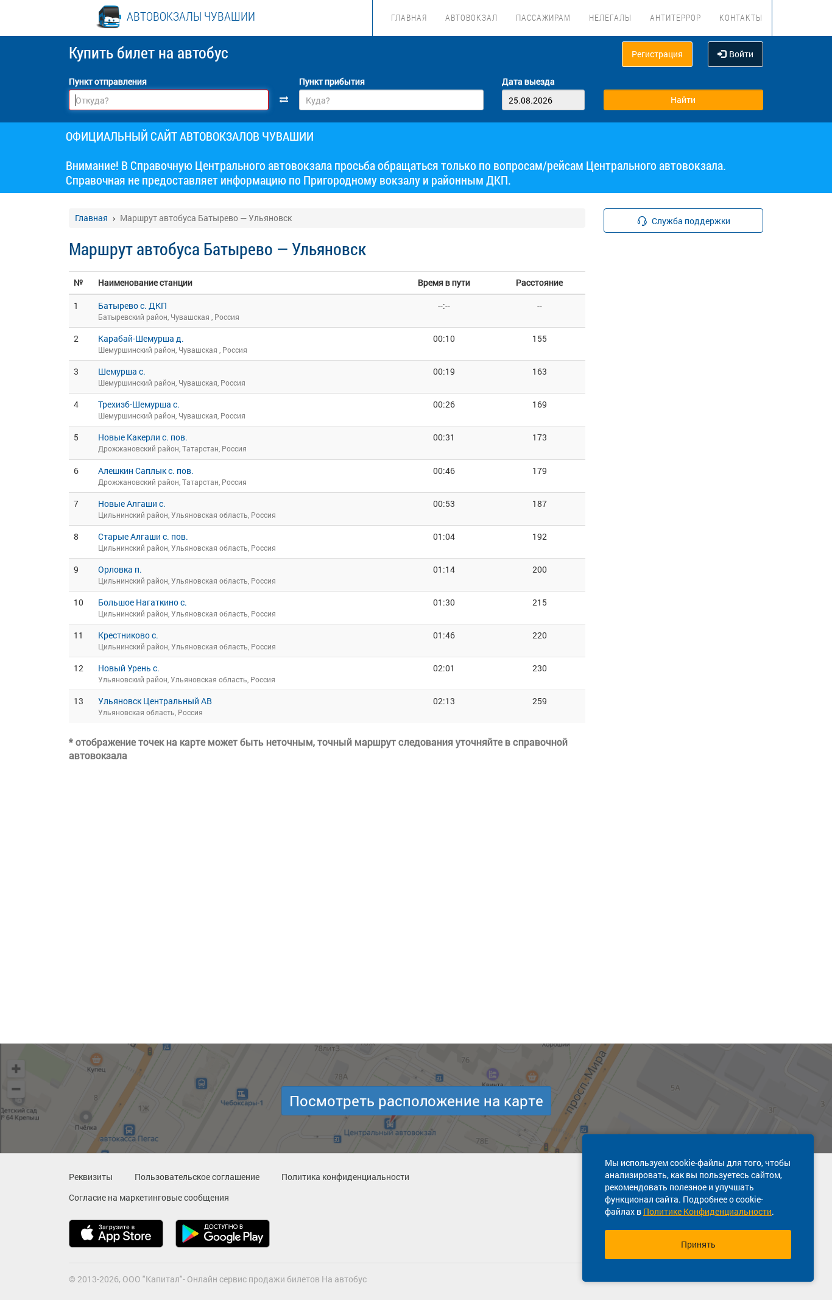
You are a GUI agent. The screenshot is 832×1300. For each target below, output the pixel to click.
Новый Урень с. (129, 668)
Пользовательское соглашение (197, 1176)
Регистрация (657, 54)
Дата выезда (528, 81)
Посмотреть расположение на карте (416, 1101)
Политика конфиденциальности (345, 1176)
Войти (741, 54)
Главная (409, 17)
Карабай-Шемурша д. (141, 338)
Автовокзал (471, 17)
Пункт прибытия (332, 81)
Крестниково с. (128, 635)
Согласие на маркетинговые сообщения (149, 1197)
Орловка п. (120, 569)
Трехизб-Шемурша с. (139, 404)
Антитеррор (675, 17)
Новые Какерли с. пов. (143, 437)
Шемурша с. (122, 371)
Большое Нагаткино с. (142, 602)
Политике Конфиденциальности (707, 1211)
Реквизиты (91, 1176)
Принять (698, 1244)
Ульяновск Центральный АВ (155, 701)
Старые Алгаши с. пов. (143, 536)
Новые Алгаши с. (132, 503)
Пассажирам (543, 17)
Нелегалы (610, 17)
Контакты (741, 17)
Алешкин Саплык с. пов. (146, 470)
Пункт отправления (108, 81)
